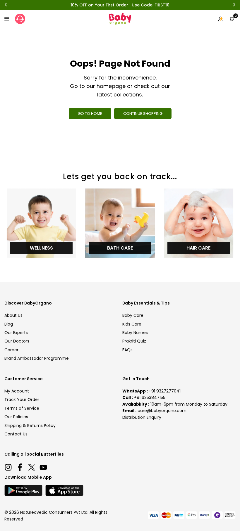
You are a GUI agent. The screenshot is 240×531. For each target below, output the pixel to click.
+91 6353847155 (149, 397)
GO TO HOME (90, 113)
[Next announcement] (234, 5)
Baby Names (135, 332)
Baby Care (132, 315)
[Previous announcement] (6, 5)
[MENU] (6, 18)
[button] (232, 19)
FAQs (127, 350)
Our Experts (16, 332)
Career (11, 350)
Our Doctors (16, 341)
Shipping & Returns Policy (30, 425)
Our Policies (16, 417)
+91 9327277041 (165, 391)
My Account (16, 391)
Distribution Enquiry (141, 417)
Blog (8, 324)
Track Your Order (21, 399)
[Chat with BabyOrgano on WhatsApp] (20, 19)
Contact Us (16, 434)
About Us (13, 315)
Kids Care (131, 324)
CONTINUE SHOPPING (142, 113)
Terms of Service (21, 408)
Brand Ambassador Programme (36, 358)
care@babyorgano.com (162, 411)
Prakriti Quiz (134, 341)
